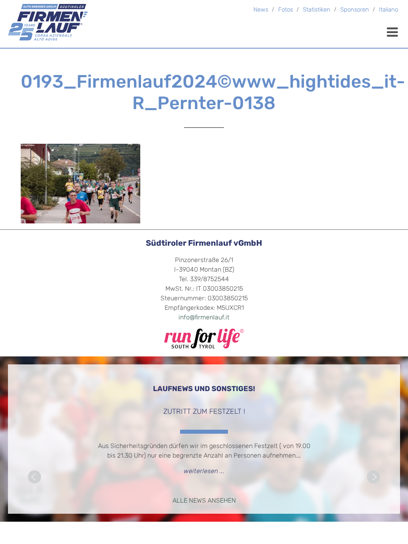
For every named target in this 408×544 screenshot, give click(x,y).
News (260, 10)
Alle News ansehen (204, 501)
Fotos (285, 10)
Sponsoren (354, 10)
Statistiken (316, 10)
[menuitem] (388, 10)
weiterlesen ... (204, 471)
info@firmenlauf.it (204, 318)
